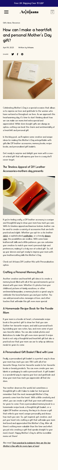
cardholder (28, 236)
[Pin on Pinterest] (22, 54)
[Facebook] (24, 461)
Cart (52, 12)
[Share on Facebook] (17, 54)
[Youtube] (42, 461)
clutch (5, 236)
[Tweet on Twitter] (12, 54)
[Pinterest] (33, 461)
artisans (30, 48)
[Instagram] (15, 461)
